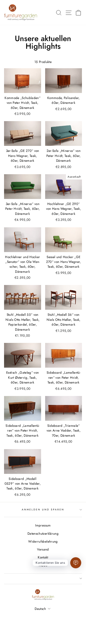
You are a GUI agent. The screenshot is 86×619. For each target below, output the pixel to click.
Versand (43, 549)
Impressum (43, 525)
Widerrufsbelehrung (43, 541)
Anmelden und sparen (43, 509)
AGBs (43, 565)
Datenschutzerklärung (43, 533)
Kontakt (43, 557)
